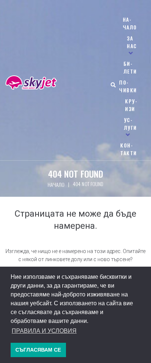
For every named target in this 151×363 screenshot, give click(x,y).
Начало (56, 184)
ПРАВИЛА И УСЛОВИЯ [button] (44, 331)
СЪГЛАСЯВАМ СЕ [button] (38, 350)
